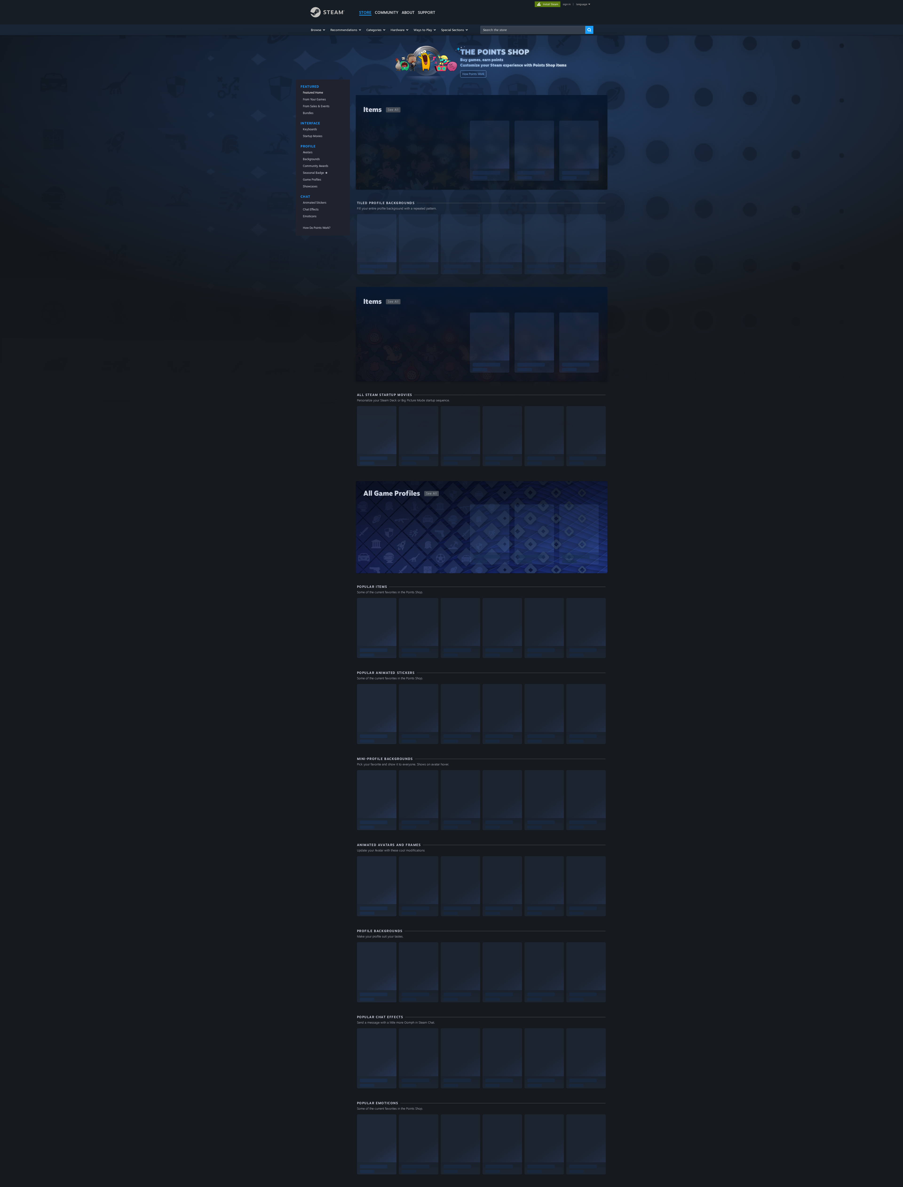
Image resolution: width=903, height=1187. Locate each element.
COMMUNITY (386, 12)
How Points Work (473, 74)
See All (393, 109)
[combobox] (532, 30)
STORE (365, 12)
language (581, 4)
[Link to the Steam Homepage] (327, 16)
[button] (318, 29)
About (408, 12)
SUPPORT (426, 12)
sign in (566, 4)
